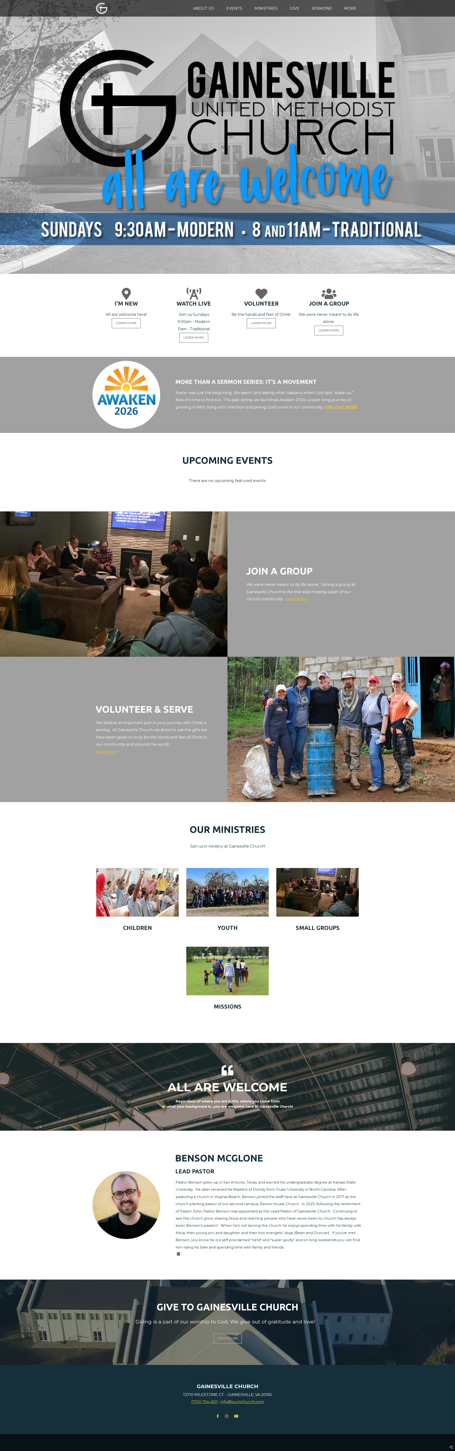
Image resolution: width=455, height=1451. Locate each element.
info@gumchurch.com (242, 1402)
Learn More (296, 599)
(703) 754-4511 (204, 1402)
